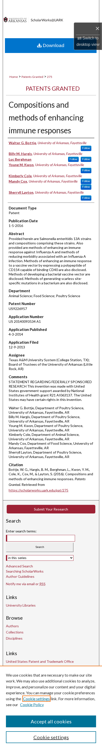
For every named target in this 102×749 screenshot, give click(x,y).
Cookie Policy (32, 704)
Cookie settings (36, 698)
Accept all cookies (51, 721)
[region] (51, 707)
